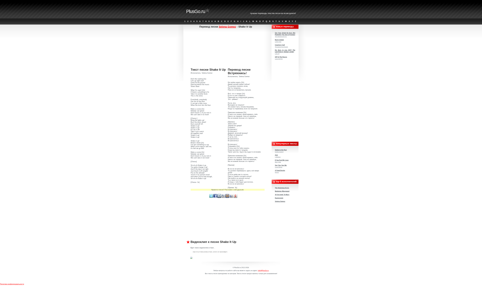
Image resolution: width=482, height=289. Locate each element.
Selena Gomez (227, 26)
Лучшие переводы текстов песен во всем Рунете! (273, 13)
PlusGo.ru (195, 11)
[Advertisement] (227, 48)
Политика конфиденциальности (12, 284)
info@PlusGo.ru (263, 270)
